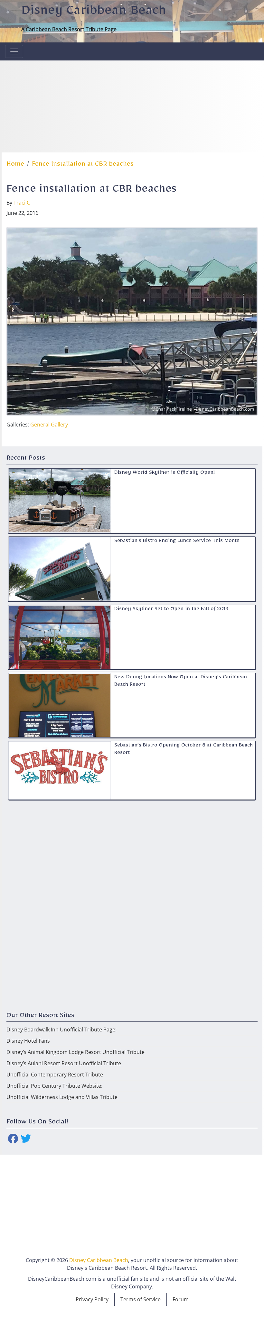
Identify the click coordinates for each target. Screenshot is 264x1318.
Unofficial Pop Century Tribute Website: (54, 1085)
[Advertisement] (132, 105)
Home (15, 165)
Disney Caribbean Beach (93, 13)
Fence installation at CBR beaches (83, 165)
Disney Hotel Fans (28, 1040)
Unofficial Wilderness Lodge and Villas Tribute (62, 1097)
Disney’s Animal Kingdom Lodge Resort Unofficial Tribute (75, 1052)
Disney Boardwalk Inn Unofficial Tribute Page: (61, 1029)
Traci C (22, 202)
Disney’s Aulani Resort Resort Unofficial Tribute (63, 1063)
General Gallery (49, 424)
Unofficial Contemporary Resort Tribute (54, 1074)
